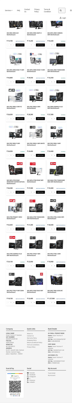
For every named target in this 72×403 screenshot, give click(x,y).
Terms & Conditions (33, 345)
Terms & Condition (47, 10)
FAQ (18, 10)
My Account (51, 375)
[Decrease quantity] (8, 45)
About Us (30, 333)
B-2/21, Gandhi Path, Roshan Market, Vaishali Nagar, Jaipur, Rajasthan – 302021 (15, 352)
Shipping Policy (32, 340)
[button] (15, 30)
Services (8, 10)
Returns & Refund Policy (34, 342)
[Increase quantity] (13, 45)
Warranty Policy (32, 338)
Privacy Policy (36, 10)
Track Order (52, 373)
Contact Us (27, 10)
